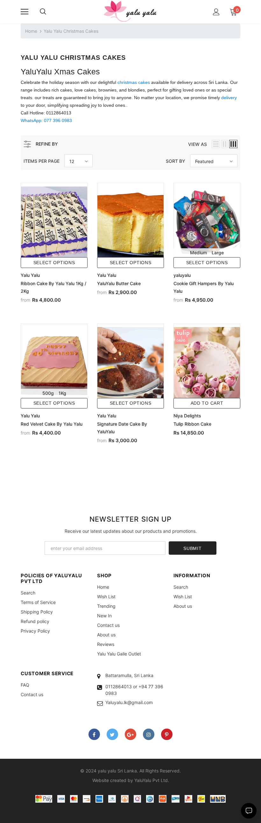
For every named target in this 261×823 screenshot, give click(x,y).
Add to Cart (207, 403)
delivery (229, 97)
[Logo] (130, 11)
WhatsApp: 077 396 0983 (46, 120)
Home (31, 31)
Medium (198, 252)
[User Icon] (216, 12)
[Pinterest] (167, 734)
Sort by (175, 161)
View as (197, 144)
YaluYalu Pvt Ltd (151, 780)
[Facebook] (94, 734)
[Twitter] (112, 734)
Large (218, 252)
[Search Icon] (43, 12)
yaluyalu (182, 275)
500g (48, 393)
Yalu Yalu (30, 275)
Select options (54, 262)
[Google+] (130, 734)
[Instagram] (148, 734)
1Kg (62, 393)
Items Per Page (42, 161)
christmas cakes (133, 82)
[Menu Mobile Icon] (24, 12)
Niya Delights (187, 415)
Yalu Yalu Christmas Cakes (71, 31)
